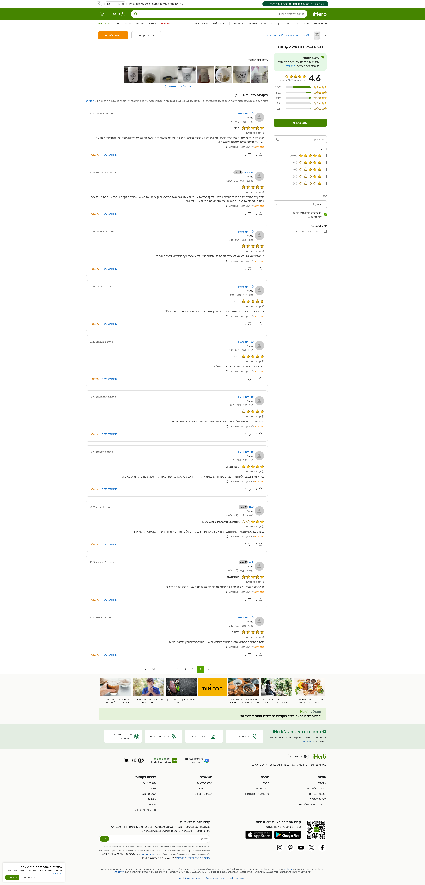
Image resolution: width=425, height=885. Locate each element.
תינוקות (253, 23)
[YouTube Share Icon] (301, 847)
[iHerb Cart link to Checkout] (102, 13)
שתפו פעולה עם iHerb (257, 793)
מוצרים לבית (267, 23)
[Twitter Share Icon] (311, 847)
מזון (280, 23)
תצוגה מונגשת (204, 788)
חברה (266, 783)
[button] (99, 3)
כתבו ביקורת (146, 35)
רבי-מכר (152, 23)
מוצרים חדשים (124, 23)
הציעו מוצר (150, 788)
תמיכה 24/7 (149, 783)
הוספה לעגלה (113, 35)
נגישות (179, 878)
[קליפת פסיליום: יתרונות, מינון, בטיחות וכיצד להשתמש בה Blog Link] (115, 691)
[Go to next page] (146, 669)
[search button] (136, 14)
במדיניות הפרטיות (148, 854)
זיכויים (152, 804)
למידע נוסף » (119, 872)
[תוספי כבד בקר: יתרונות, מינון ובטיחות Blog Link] (181, 691)
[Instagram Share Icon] (279, 847)
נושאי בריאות (202, 23)
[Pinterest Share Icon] (290, 847)
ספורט (306, 23)
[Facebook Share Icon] (322, 847)
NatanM (249, 172)
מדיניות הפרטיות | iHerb (238, 878)
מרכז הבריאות (105, 23)
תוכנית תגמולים (317, 793)
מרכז (212, 687)
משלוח (152, 799)
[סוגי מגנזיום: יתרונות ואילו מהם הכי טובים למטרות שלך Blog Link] (309, 691)
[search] (278, 139)
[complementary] (215, 878)
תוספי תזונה (320, 23)
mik (251, 562)
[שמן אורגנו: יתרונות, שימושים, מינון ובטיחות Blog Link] (148, 691)
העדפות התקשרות (145, 809)
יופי (288, 23)
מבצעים (165, 23)
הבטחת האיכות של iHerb (312, 804)
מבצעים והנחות (203, 793)
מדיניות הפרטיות (200, 857)
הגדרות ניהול (29, 877)
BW (251, 507)
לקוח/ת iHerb (246, 113)
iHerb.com (288, 869)
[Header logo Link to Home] (320, 14)
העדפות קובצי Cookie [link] (215, 878)
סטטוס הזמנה (148, 793)
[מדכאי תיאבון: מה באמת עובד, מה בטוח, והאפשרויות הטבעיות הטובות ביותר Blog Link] (243, 691)
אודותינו (322, 783)
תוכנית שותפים (318, 799)
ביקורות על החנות (316, 788)
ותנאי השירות (183, 857)
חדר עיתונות (262, 788)
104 (154, 669)
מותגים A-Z (219, 23)
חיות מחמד (239, 23)
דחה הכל (12, 877)
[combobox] (300, 204)
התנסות (140, 23)
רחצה (296, 23)
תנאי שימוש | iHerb (193, 878)
